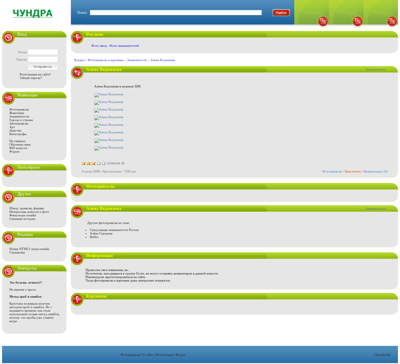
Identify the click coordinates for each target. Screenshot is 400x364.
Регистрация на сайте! (35, 74)
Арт (12, 127)
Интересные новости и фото (29, 211)
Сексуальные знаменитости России (114, 230)
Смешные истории (22, 218)
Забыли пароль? (31, 78)
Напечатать (353, 171)
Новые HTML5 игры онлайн (29, 249)
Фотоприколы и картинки (106, 60)
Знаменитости (19, 116)
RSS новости (18, 148)
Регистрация (164, 354)
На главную (17, 141)
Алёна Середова (101, 233)
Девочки (15, 130)
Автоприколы (18, 123)
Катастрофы (17, 134)
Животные (16, 113)
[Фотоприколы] (311, 29)
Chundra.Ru (382, 354)
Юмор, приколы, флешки (26, 208)
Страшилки (17, 252)
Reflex (94, 237)
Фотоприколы (19, 109)
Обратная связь (20, 144)
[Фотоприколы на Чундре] (34, 21)
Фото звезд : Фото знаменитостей (115, 45)
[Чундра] (380, 29)
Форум (14, 151)
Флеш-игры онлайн (22, 215)
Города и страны (21, 120)
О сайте (147, 354)
